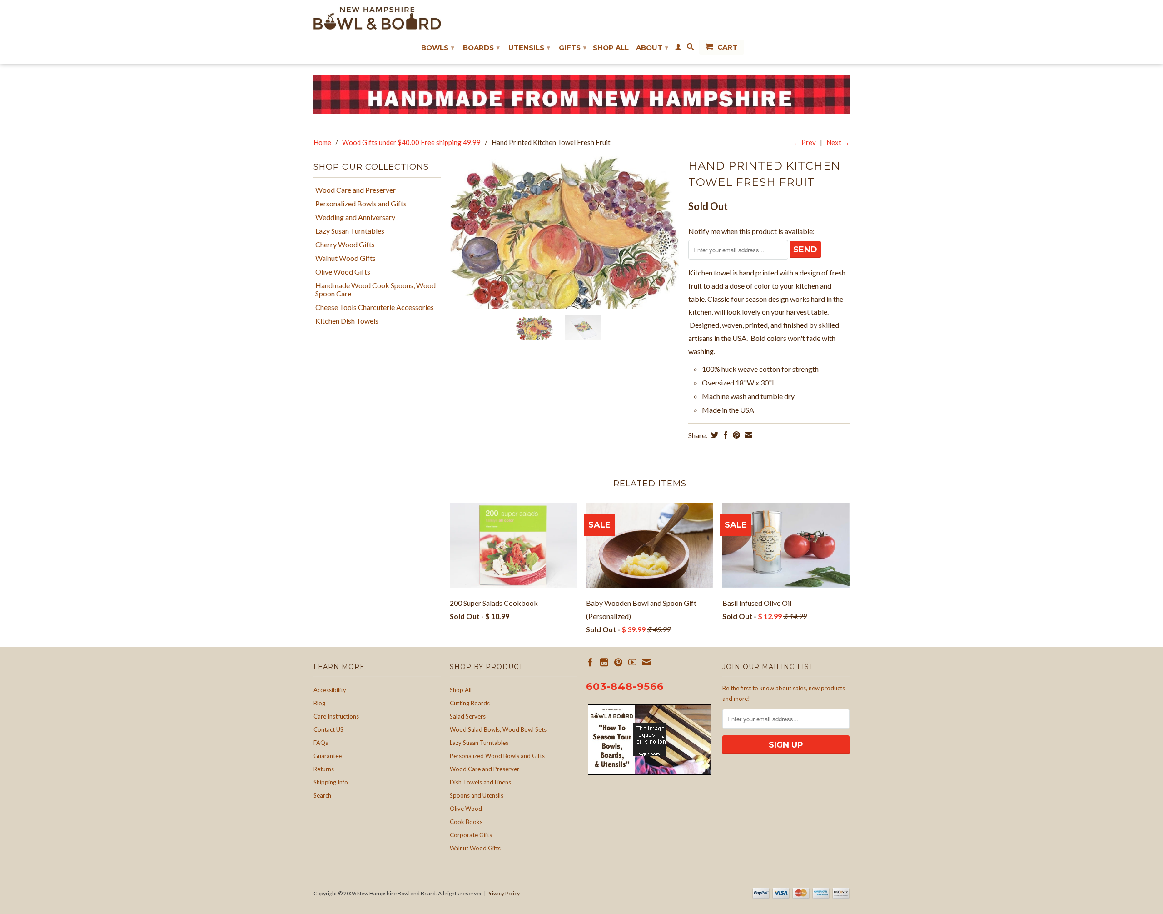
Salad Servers (468, 716)
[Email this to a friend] (747, 435)
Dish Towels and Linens (480, 782)
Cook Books (466, 821)
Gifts (572, 47)
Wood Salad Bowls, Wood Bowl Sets (498, 729)
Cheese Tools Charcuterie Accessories (374, 307)
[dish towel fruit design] (564, 232)
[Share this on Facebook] (724, 435)
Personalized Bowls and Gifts (361, 204)
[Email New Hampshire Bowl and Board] (646, 662)
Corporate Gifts (471, 835)
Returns (323, 769)
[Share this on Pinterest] (735, 435)
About (652, 47)
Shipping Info (330, 782)
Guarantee (327, 755)
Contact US (328, 729)
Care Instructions (336, 716)
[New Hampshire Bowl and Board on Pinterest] (618, 662)
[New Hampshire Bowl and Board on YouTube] (632, 662)
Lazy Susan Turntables (349, 231)
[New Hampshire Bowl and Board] (377, 18)
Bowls (437, 47)
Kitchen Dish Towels (346, 321)
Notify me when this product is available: (751, 231)
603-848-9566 (625, 686)
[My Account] (678, 48)
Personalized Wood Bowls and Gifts (497, 755)
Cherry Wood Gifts (345, 244)
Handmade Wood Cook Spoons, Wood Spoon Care (375, 289)
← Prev (804, 142)
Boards (481, 47)
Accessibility (329, 690)
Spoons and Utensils (476, 795)
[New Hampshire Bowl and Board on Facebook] (590, 662)
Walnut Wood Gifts (345, 258)
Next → (838, 142)
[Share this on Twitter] (713, 435)
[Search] (690, 48)
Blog (319, 703)
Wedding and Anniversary (355, 217)
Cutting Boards (470, 703)
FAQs (320, 742)
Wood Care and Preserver (355, 190)
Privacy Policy (503, 893)
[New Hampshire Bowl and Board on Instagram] (604, 662)
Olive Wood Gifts (342, 272)
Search (322, 795)
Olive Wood (466, 808)
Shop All (611, 48)
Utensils (529, 47)
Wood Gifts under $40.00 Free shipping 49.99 (411, 142)
